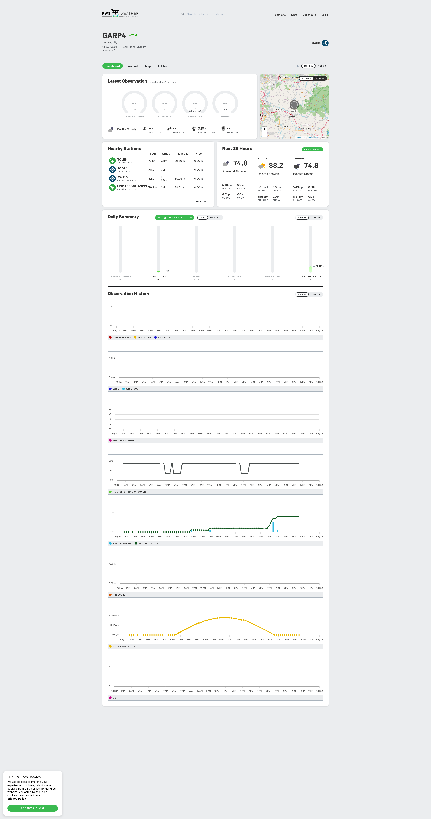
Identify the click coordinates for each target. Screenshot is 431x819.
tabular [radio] (316, 218)
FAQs (294, 14)
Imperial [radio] (308, 66)
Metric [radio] (322, 66)
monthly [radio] (215, 218)
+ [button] (264, 129)
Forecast (132, 66)
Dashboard (112, 66)
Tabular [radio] (316, 294)
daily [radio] (203, 218)
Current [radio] (306, 78)
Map (148, 66)
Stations (280, 14)
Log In (325, 14)
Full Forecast (312, 149)
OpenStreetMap (311, 137)
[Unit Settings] (298, 66)
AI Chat (163, 66)
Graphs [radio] (302, 294)
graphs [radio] (302, 218)
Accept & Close (32, 808)
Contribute (309, 14)
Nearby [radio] (320, 78)
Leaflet (298, 137)
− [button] (264, 134)
